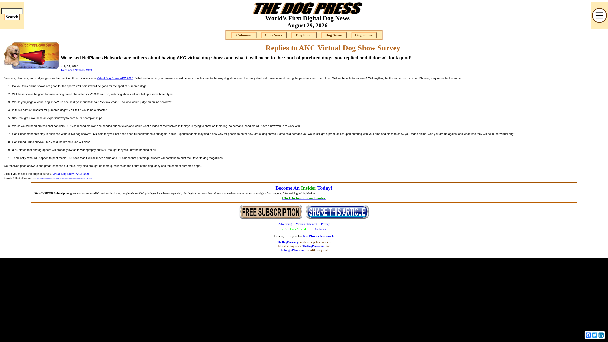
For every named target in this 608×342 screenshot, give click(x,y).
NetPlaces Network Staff (76, 70)
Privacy (325, 223)
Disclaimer (320, 229)
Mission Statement (306, 223)
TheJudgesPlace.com (291, 250)
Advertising (285, 223)
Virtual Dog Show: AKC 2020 (115, 78)
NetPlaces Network (318, 236)
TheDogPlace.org (287, 242)
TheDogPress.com (313, 245)
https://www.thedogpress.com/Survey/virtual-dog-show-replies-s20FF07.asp (64, 178)
